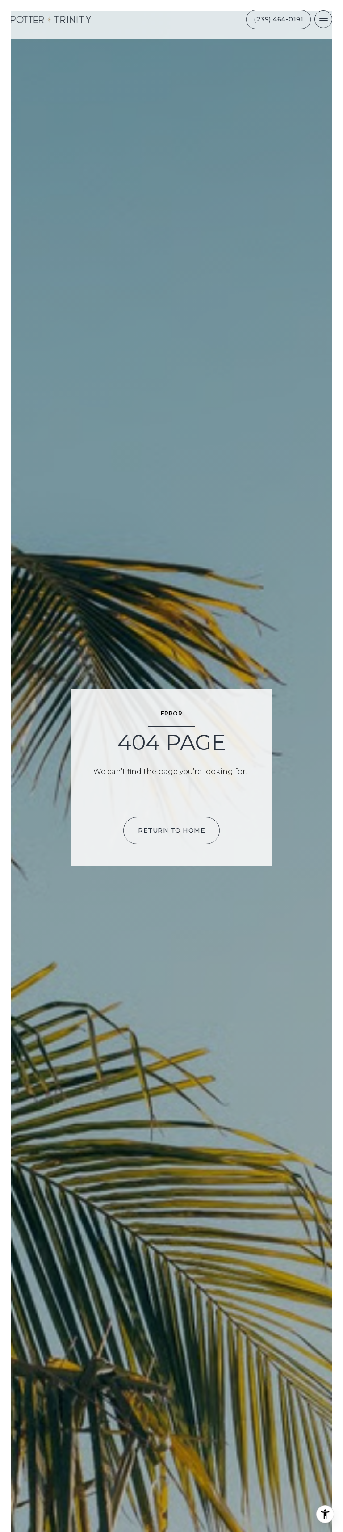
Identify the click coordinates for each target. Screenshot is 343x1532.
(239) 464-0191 (278, 19)
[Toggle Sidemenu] (323, 19)
